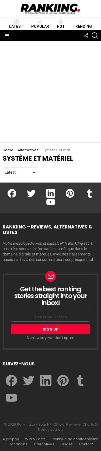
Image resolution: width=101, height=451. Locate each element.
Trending (82, 26)
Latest (16, 26)
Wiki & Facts (35, 439)
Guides (66, 444)
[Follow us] (86, 35)
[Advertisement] (50, 91)
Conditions (17, 444)
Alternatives (43, 444)
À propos (11, 439)
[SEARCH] (95, 35)
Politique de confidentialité (75, 439)
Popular (40, 26)
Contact (86, 444)
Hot (61, 26)
